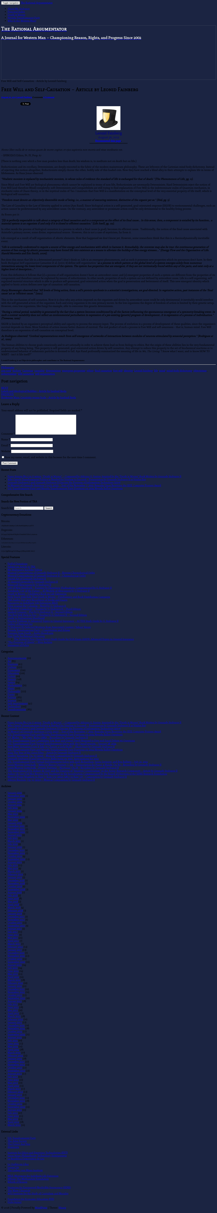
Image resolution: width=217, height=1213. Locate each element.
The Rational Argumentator (36, 2)
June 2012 (13, 1115)
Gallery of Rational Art (20, 624)
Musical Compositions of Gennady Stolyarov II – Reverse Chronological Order (51, 572)
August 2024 (15, 804)
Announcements (17, 658)
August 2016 (15, 964)
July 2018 (13, 895)
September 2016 (16, 961)
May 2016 (13, 973)
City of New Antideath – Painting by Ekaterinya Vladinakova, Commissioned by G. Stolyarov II (60, 587)
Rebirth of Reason (17, 1181)
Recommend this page (108, 140)
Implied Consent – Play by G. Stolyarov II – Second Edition (40, 611)
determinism (53, 370)
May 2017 (13, 937)
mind (162, 370)
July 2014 (13, 1040)
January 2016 (15, 986)
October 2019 (15, 856)
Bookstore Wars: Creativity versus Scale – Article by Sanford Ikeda (38, 396)
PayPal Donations (17, 563)
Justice (11, 682)
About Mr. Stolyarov (19, 8)
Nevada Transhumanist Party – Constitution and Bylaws (39, 630)
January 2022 (15, 822)
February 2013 (15, 1091)
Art (9, 661)
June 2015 (13, 1007)
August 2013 (15, 1073)
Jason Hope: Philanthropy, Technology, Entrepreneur (37, 1155)
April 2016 (13, 977)
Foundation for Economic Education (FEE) (31, 1199)
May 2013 (13, 1082)
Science (12, 700)
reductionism (9, 374)
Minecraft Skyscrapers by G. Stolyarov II (29, 584)
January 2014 (15, 1058)
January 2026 (15, 792)
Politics (12, 697)
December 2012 (16, 1097)
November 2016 (16, 955)
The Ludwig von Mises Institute (25, 1170)
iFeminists (13, 1147)
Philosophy (7, 367)
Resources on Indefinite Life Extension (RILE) (33, 602)
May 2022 (13, 819)
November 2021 (16, 828)
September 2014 (16, 1034)
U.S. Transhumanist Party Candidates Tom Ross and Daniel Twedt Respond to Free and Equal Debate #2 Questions (71, 740)
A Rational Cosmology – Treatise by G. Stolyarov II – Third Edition (44, 608)
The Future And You (19, 1144)
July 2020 (13, 844)
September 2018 (16, 889)
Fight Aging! (15, 1202)
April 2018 (13, 904)
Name (5, 439)
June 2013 (13, 1079)
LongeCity (13, 1167)
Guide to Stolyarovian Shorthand (26, 618)
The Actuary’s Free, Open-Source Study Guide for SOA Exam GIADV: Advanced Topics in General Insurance (74, 639)
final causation (103, 370)
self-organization (45, 374)
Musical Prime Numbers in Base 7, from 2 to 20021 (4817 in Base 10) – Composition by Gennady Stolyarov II (67, 776)
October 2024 (15, 801)
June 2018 (13, 898)
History (12, 679)
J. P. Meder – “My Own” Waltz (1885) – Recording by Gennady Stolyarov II (48, 737)
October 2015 (15, 995)
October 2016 (15, 958)
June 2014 (13, 1043)
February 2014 (15, 1055)
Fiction (11, 676)
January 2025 (15, 798)
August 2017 (15, 928)
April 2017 (13, 940)
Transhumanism (17, 709)
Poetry (11, 694)
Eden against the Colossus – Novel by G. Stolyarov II (37, 605)
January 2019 (15, 877)
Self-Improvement (18, 703)
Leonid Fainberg (24, 97)
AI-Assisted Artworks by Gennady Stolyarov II (33, 581)
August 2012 (15, 1109)
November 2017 (16, 919)
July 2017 (13, 931)
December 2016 (16, 952)
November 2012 (16, 1100)
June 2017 (13, 934)
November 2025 (16, 795)
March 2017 (14, 943)
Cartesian (27, 370)
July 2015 (13, 1004)
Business (13, 664)
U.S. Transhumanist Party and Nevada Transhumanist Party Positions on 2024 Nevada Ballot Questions (65, 488)
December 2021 (16, 825)
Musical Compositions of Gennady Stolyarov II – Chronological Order (47, 575)
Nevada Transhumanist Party (24, 17)
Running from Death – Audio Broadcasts (30, 633)
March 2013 (14, 1088)
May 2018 (13, 901)
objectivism (200, 370)
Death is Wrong (16, 14)
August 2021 (15, 835)
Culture (12, 667)
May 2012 (13, 1118)
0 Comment (48, 97)
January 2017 (15, 949)
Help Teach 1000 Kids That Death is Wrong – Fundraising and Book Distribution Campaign (59, 596)
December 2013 (16, 1061)
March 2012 (14, 1125)
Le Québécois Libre (18, 1164)
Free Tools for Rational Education (26, 636)
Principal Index (16, 11)
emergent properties (73, 370)
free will (118, 370)
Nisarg (62, 1207)
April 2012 (13, 1121)
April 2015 (13, 1013)
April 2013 (13, 1085)
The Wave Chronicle (19, 1190)
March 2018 (14, 907)
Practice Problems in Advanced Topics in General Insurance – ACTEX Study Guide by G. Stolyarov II (63, 621)
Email (5, 445)
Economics (14, 670)
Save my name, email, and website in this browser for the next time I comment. (50, 457)
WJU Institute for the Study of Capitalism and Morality (38, 1193)
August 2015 (15, 1001)
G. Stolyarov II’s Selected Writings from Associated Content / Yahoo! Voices (49, 627)
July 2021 (13, 838)
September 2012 (16, 1106)
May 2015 (13, 1010)
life (156, 370)
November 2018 (16, 883)
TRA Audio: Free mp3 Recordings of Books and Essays (37, 599)
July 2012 (13, 1112)
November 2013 (16, 1064)
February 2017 (15, 946)
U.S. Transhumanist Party (22, 1138)
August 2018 (15, 892)
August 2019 (15, 862)
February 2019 (15, 874)
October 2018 (15, 886)
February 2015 (15, 1019)
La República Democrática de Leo (26, 1158)
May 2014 (13, 1046)
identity (128, 370)
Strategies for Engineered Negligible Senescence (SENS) (39, 1187)
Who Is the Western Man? (22, 20)
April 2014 (13, 1049)
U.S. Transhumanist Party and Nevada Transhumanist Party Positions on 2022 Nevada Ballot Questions (65, 749)
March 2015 (14, 1016)
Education (13, 673)
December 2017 (16, 916)
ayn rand (6, 370)
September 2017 (16, 925)
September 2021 (16, 832)
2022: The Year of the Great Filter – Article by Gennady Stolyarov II (44, 752)
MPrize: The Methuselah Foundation (28, 1178)
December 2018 (16, 880)
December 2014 (16, 1025)
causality (39, 370)
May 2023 (13, 813)
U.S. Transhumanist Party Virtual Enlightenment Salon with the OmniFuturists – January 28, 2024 (62, 743)
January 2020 (15, 847)
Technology (14, 706)
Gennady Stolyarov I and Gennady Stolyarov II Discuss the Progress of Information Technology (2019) (64, 482)
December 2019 (16, 850)
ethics (90, 370)
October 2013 (15, 1067)
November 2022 (16, 816)
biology (17, 370)
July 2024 (13, 807)
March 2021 (14, 841)
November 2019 (16, 853)
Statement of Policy (18, 645)
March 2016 (14, 980)
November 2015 (16, 992)
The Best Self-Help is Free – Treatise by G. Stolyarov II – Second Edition (47, 615)
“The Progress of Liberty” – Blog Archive (30, 642)
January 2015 (15, 1022)
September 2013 (16, 1070)
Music (11, 688)
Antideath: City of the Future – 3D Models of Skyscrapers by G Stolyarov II (49, 590)
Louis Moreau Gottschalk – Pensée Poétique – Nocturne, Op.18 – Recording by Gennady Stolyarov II (63, 767)
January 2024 (15, 810)
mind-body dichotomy (179, 370)
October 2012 (15, 1103)
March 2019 (14, 871)
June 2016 (13, 970)
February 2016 (15, 983)
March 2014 (14, 1052)
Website (5, 451)
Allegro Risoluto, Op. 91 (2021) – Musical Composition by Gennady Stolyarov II (51, 779)
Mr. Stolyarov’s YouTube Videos (25, 569)
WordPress (41, 1207)
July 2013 (13, 1076)
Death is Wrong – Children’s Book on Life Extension (37, 593)
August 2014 (15, 1037)
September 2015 (16, 998)
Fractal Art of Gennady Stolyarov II (27, 578)
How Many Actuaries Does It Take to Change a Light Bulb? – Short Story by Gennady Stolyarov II (61, 746)
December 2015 (16, 989)
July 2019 (13, 865)
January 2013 (15, 1094)
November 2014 (16, 1028)
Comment (8, 433)
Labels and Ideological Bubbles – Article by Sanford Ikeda (33, 389)
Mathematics (15, 685)
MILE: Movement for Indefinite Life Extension (33, 1175)
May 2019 (13, 868)
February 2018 (15, 910)
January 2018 (15, 913)
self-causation (26, 374)
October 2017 (15, 922)
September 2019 (16, 859)
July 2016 (13, 967)
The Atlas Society (17, 1141)
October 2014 (15, 1031)
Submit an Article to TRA (21, 566)
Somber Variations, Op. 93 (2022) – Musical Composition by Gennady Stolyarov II (52, 755)
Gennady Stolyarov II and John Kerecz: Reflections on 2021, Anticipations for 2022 (53, 758)
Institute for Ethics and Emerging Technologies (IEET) (38, 1152)
